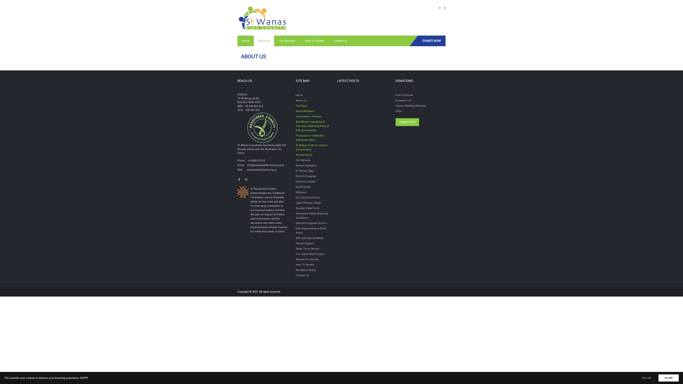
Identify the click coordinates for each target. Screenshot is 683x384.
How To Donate (314, 40)
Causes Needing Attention (411, 105)
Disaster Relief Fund (307, 208)
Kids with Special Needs (310, 238)
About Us (264, 40)
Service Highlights (306, 165)
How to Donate (404, 95)
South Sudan (303, 186)
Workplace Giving (306, 270)
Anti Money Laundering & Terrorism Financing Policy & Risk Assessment (312, 126)
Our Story (301, 105)
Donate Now (407, 122)
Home (245, 40)
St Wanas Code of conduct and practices (312, 147)
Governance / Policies (308, 116)
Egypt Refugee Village (308, 202)
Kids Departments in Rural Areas (311, 230)
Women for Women (307, 259)
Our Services (287, 40)
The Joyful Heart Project (310, 254)
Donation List (403, 100)
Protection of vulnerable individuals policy (310, 138)
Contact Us (340, 40)
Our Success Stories (308, 197)
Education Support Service (311, 223)
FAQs (399, 111)
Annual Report (304, 154)
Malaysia (301, 192)
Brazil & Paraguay (306, 176)
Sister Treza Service (307, 248)
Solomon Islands (306, 181)
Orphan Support (305, 243)
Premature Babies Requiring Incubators (312, 215)
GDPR (84, 378)
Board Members (305, 111)
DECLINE (647, 378)
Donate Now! (431, 40)
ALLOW (669, 378)
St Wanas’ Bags (305, 170)
